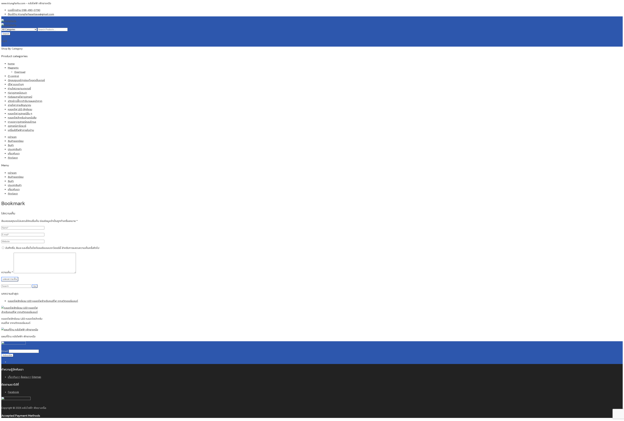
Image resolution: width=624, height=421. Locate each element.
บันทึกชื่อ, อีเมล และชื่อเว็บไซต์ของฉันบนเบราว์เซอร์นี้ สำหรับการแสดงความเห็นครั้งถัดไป (52, 248)
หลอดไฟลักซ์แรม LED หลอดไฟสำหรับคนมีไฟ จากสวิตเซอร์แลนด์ (43, 301)
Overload (19, 72)
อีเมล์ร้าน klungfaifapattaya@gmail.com (31, 14)
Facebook (13, 392)
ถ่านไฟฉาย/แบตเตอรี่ (19, 88)
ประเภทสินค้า (15, 149)
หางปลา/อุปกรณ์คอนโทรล (22, 122)
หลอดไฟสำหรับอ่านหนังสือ (22, 118)
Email (4, 351)
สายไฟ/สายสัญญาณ (19, 105)
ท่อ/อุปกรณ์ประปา (17, 93)
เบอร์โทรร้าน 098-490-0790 (24, 10)
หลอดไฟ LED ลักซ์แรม (20, 109)
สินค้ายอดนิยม (16, 141)
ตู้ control (13, 76)
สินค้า (11, 145)
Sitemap (36, 377)
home (11, 64)
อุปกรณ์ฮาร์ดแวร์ (17, 126)
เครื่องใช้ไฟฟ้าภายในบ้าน (21, 130)
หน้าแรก (12, 137)
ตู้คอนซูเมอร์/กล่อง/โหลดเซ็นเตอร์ (26, 80)
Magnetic (13, 68)
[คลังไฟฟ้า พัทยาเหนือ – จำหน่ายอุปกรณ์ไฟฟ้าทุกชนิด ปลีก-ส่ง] (8, 21)
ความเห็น (7, 272)
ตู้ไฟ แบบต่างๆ (16, 84)
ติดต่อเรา (13, 158)
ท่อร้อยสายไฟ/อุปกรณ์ (20, 97)
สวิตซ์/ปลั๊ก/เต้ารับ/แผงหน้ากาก (25, 101)
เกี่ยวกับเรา (14, 153)
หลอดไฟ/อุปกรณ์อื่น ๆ (20, 113)
